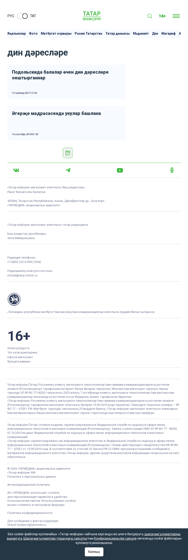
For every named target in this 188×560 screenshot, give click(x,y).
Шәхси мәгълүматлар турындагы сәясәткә (55, 538)
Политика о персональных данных (31, 476)
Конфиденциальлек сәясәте (115, 538)
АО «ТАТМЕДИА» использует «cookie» (33, 492)
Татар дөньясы (117, 33)
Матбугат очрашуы (56, 33)
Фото (33, 33)
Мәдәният (141, 33)
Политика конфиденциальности (29, 513)
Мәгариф (168, 33)
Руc (10, 16)
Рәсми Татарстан (88, 33)
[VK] (16, 170)
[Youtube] (120, 170)
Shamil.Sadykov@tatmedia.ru (26, 525)
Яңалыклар (16, 33)
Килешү (94, 552)
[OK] (172, 170)
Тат (33, 16)
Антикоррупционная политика (28, 484)
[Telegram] (68, 170)
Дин (155, 33)
